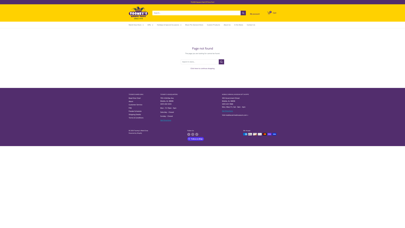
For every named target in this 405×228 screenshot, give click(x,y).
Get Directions (165, 120)
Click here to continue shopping (202, 68)
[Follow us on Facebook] (188, 134)
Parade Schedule (135, 111)
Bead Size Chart (135, 98)
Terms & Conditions (136, 118)
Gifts (149, 25)
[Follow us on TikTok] (196, 134)
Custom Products (213, 25)
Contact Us (251, 25)
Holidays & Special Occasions (168, 25)
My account (255, 14)
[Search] (243, 13)
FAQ (130, 108)
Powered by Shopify (135, 133)
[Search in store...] (221, 61)
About (131, 101)
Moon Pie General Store (194, 25)
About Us (227, 25)
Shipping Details (135, 114)
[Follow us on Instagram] (192, 134)
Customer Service (135, 105)
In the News (238, 25)
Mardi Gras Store (135, 25)
